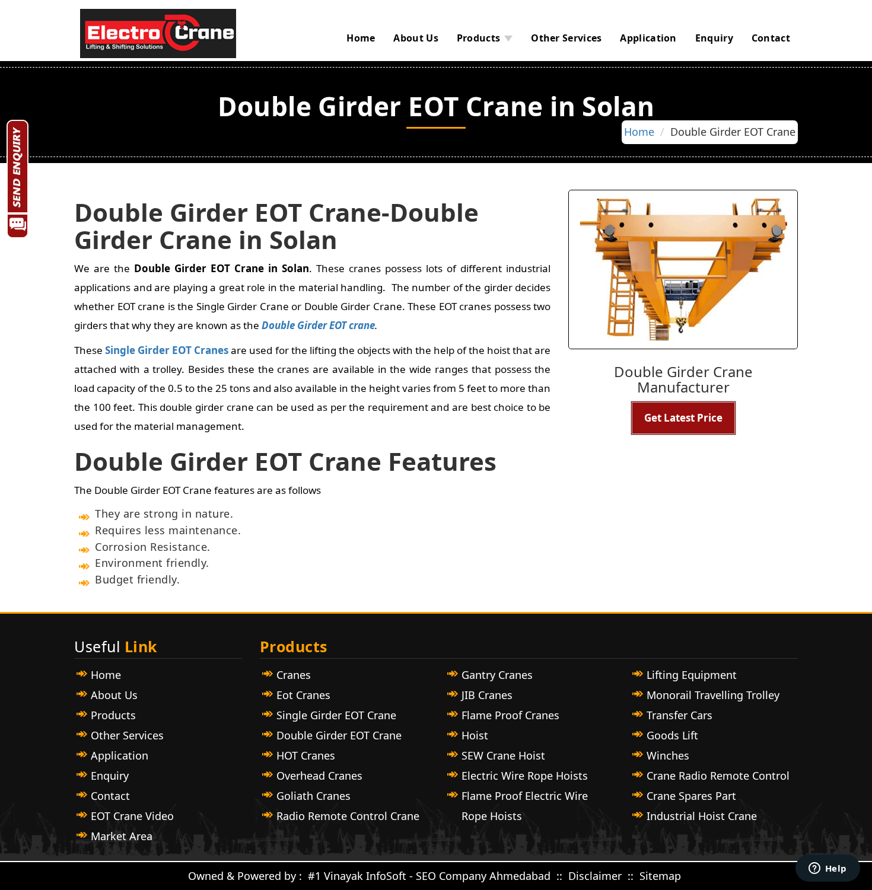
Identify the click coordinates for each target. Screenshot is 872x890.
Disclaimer (596, 876)
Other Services (566, 37)
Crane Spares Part (691, 796)
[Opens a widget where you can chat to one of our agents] (827, 869)
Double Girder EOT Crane (339, 735)
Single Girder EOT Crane (336, 715)
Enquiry (714, 37)
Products (478, 37)
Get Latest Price (683, 418)
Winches (668, 755)
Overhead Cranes (319, 775)
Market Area (121, 836)
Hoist (475, 735)
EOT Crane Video (132, 816)
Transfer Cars (679, 715)
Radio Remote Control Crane (347, 816)
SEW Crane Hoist (503, 755)
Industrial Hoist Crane (702, 816)
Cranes (293, 675)
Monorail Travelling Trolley (713, 695)
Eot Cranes (303, 695)
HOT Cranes (305, 755)
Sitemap (660, 876)
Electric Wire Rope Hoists (525, 775)
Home (360, 37)
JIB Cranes (487, 695)
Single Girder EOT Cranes (166, 350)
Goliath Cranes (313, 796)
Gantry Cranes (497, 675)
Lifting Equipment (692, 675)
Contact (771, 37)
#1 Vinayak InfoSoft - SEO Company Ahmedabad (429, 876)
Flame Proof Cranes (510, 715)
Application (648, 37)
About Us (415, 37)
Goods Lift (672, 735)
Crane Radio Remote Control (718, 775)
